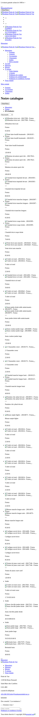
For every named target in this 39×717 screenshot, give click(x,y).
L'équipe (12, 73)
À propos (8, 69)
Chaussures (13, 58)
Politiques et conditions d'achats (19, 79)
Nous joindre (9, 80)
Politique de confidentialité (18, 77)
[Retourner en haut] (1, 658)
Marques (8, 65)
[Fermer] (35, 47)
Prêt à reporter (13, 62)
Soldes (11, 60)
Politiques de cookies (16, 75)
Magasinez (8, 50)
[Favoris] (34, 120)
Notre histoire (13, 71)
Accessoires (13, 56)
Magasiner (4, 43)
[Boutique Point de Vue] (17, 13)
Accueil (7, 63)
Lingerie (12, 54)
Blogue (7, 67)
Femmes (12, 52)
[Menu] (6, 23)
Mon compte (5, 84)
